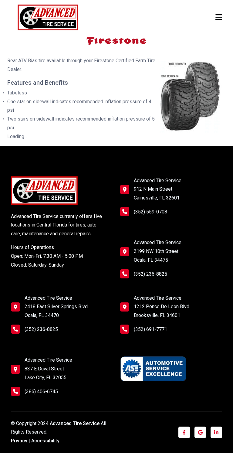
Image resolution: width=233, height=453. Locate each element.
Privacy (19, 441)
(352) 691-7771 (150, 329)
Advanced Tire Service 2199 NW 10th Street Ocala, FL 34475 (157, 251)
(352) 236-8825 (150, 274)
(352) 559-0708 (150, 212)
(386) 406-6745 (41, 391)
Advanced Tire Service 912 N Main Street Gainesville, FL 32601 (157, 189)
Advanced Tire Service (75, 423)
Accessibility (45, 441)
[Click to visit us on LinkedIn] (216, 432)
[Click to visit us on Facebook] (184, 432)
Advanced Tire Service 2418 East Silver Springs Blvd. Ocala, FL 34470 (57, 306)
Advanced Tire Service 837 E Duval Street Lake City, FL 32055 (48, 368)
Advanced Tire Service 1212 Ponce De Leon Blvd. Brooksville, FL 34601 (162, 306)
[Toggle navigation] (218, 17)
